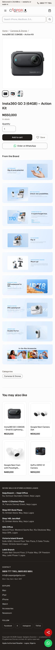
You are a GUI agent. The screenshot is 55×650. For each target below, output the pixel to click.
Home (5, 30)
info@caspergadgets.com (13, 575)
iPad (4, 595)
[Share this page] (48, 632)
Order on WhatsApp (26, 146)
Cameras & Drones (18, 30)
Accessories (7, 608)
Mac (4, 590)
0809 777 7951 (9, 571)
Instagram (27, 626)
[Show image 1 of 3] (5, 94)
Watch (5, 604)
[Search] (50, 19)
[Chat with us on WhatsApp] (48, 643)
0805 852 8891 (25, 571)
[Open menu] (5, 11)
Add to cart (17, 137)
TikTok (38, 626)
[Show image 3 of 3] (20, 94)
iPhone (5, 599)
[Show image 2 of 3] (13, 94)
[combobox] (24, 19)
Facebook (8, 626)
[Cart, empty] (50, 11)
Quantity (6, 124)
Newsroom (7, 613)
